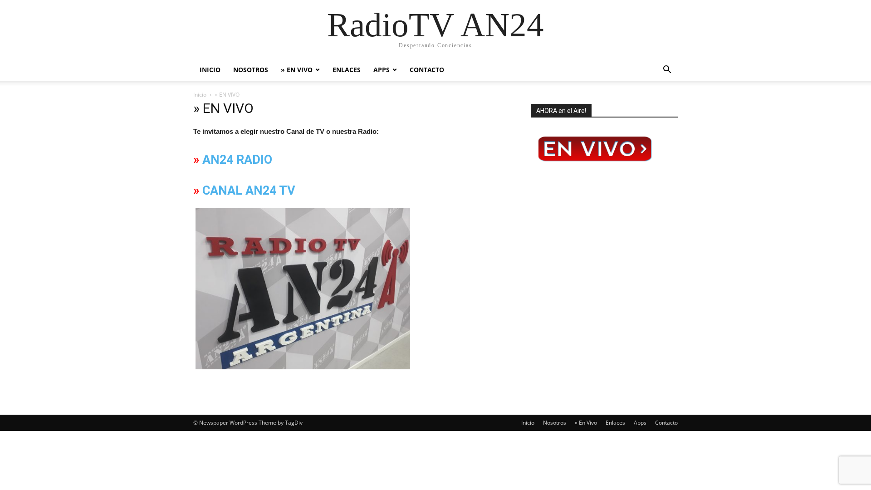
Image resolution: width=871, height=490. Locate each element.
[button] (667, 70)
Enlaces (347, 69)
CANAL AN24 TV (248, 190)
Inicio (210, 69)
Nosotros (250, 69)
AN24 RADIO (237, 159)
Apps (381, 69)
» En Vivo (297, 69)
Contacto (427, 69)
